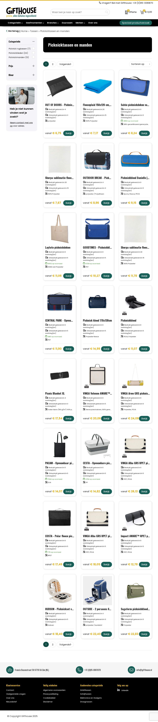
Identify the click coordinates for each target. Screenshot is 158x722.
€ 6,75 (53, 133)
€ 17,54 (53, 418)
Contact (10, 690)
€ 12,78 (129, 564)
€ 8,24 (129, 133)
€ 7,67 (53, 203)
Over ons (10, 698)
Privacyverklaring (50, 694)
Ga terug (13, 30)
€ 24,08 (130, 418)
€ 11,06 (53, 276)
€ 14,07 (53, 491)
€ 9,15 (128, 203)
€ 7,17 (90, 133)
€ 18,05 (91, 564)
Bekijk (69, 133)
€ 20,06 (92, 418)
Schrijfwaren (85, 694)
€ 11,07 (129, 349)
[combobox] (77, 12)
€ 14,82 (91, 491)
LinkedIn (124, 690)
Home (24, 31)
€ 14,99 (91, 349)
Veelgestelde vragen (16, 694)
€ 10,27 (91, 276)
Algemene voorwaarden (54, 690)
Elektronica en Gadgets (91, 698)
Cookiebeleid (49, 698)
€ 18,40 (53, 634)
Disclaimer (48, 701)
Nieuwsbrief (11, 701)
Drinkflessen (85, 690)
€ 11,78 (129, 276)
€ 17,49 (53, 564)
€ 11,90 (53, 349)
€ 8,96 (91, 203)
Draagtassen (86, 701)
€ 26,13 (129, 491)
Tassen (34, 31)
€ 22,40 (92, 634)
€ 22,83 (129, 634)
